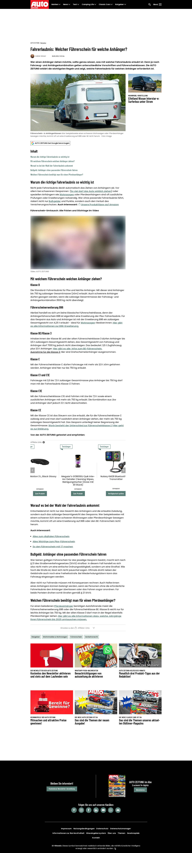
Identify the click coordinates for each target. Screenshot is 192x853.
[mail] (118, 810)
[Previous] (32, 470)
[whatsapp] (110, 810)
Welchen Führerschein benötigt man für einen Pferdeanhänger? (56, 174)
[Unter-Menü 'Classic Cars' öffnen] (112, 4)
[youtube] (103, 810)
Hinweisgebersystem (96, 833)
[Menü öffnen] (160, 4)
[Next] (123, 470)
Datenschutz (102, 828)
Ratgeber (119, 4)
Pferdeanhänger (63, 606)
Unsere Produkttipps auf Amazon (100, 204)
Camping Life (88, 4)
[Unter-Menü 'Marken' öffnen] (59, 4)
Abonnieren (140, 790)
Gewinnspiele (133, 833)
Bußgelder (55, 201)
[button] (78, 162)
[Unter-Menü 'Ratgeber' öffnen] (125, 4)
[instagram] (81, 810)
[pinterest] (74, 810)
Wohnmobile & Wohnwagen (55, 637)
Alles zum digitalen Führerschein (51, 536)
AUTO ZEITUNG (34, 43)
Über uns (112, 833)
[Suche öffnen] (149, 4)
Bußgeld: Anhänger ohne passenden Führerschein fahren (54, 170)
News (65, 4)
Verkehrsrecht (91, 637)
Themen (121, 833)
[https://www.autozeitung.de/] (39, 4)
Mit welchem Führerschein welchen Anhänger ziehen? (52, 161)
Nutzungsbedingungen (84, 828)
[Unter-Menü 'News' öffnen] (69, 4)
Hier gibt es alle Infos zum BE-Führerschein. (77, 348)
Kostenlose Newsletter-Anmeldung (62, 788)
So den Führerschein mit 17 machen (53, 546)
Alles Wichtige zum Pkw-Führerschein (54, 541)
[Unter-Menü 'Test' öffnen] (78, 4)
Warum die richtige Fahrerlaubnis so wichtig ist (49, 156)
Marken (54, 4)
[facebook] (88, 810)
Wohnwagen (67, 194)
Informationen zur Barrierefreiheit (68, 833)
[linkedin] (96, 810)
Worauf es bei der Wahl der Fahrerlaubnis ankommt (51, 165)
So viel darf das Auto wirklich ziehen (91, 191)
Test (75, 4)
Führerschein (76, 637)
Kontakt (96, 837)
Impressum (66, 828)
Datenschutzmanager (120, 828)
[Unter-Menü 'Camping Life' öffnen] (95, 4)
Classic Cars (104, 4)
